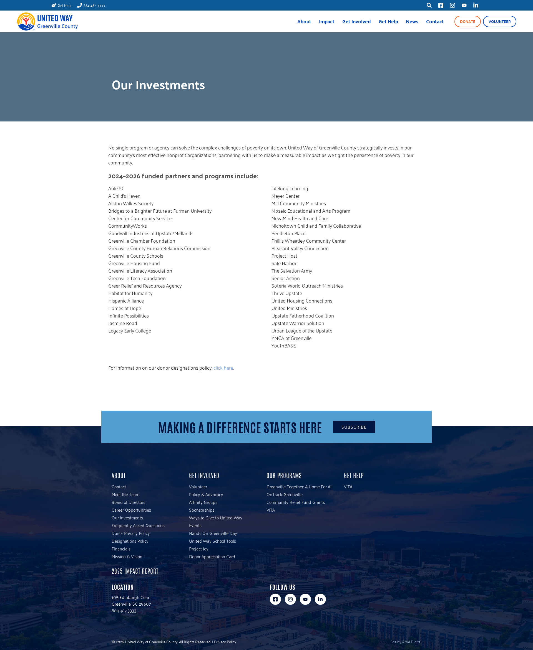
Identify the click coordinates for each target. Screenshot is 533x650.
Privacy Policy (225, 641)
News (412, 21)
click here (223, 367)
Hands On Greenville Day (213, 533)
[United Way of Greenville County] (47, 21)
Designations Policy (130, 541)
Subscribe (354, 427)
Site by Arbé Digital (406, 641)
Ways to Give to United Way (215, 517)
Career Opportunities (131, 510)
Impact (327, 21)
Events (195, 525)
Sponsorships (201, 510)
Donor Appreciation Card (212, 556)
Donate (467, 21)
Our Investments (127, 517)
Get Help (388, 21)
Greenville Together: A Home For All (299, 486)
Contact (435, 21)
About (304, 21)
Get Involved (356, 21)
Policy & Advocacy (206, 494)
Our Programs (284, 475)
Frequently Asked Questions (138, 525)
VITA (270, 510)
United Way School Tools (212, 541)
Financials (121, 548)
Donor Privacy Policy (131, 533)
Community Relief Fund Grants (295, 502)
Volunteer (500, 21)
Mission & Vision (127, 556)
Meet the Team (125, 494)
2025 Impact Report (135, 571)
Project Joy (198, 548)
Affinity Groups (203, 502)
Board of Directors (128, 502)
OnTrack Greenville (284, 494)
